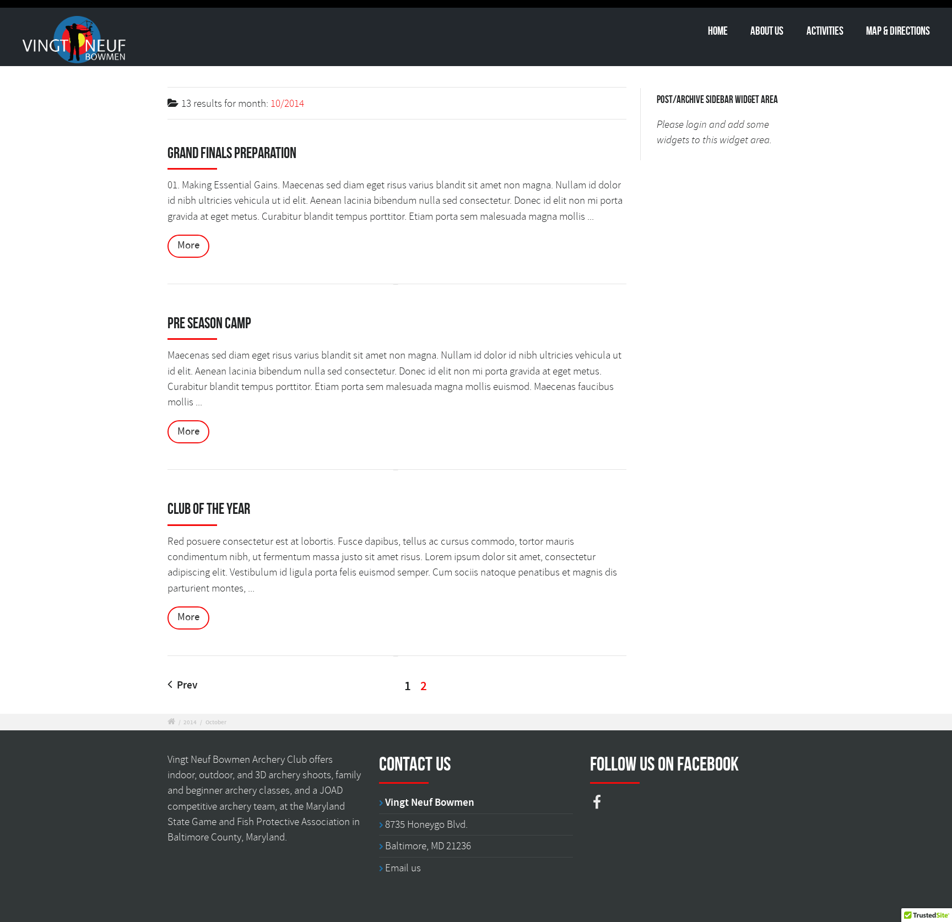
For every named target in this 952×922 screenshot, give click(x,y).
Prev (186, 685)
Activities (825, 30)
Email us (403, 868)
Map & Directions (898, 30)
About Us (766, 30)
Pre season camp (209, 323)
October (215, 722)
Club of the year (208, 508)
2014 (190, 722)
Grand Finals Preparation (231, 152)
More (188, 245)
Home (718, 30)
